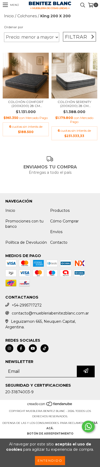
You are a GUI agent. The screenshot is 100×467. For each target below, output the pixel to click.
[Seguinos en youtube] (33, 348)
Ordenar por (13, 27)
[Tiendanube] (50, 405)
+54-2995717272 (27, 305)
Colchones (27, 16)
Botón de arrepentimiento (50, 433)
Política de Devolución (26, 242)
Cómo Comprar (64, 221)
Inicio (9, 16)
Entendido (50, 460)
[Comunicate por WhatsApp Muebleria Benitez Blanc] (88, 426)
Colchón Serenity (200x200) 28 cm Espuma (74, 104)
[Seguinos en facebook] (21, 348)
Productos (60, 210)
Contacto (58, 242)
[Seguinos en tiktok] (45, 348)
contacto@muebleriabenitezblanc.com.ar (50, 313)
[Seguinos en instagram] (9, 348)
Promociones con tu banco (24, 224)
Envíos (56, 231)
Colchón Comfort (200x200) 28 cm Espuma (25, 104)
